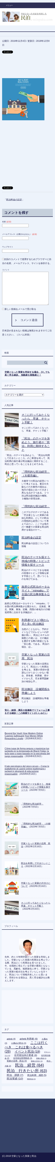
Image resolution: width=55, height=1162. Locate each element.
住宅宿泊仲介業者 (25, 1055)
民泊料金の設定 (14, 199)
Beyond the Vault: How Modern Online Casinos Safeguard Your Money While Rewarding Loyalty (24, 736)
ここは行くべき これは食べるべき (26, 1047)
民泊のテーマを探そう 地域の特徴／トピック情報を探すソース (37, 561)
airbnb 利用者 (29, 1038)
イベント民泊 (27, 1051)
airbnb (11, 1039)
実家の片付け (37, 1061)
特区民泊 (31, 1079)
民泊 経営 (29, 1065)
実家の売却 (41, 1058)
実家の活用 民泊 (17, 1061)
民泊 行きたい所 (27, 1071)
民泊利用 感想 (36, 1075)
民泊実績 (15, 1078)
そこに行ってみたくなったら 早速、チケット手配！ (36, 418)
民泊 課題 (15, 1075)
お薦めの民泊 (18, 1043)
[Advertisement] (27, 67)
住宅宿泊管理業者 (22, 1058)
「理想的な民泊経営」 (36, 506)
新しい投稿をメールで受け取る (20, 309)
